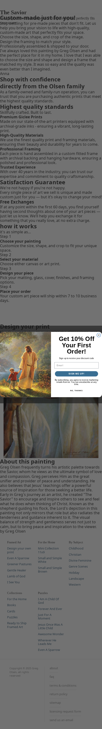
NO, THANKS (76, 391)
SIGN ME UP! (76, 374)
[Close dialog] (99, 335)
